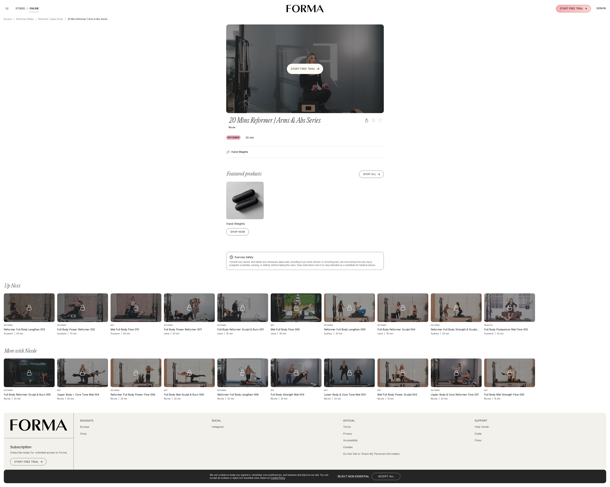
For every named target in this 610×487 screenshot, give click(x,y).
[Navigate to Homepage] (305, 8)
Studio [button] (20, 8)
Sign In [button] (601, 8)
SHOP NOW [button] (237, 231)
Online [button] (34, 8)
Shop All (369, 174)
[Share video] (366, 120)
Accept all (386, 476)
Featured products (244, 174)
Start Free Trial (571, 8)
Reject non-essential (353, 476)
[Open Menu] (7, 8)
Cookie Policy (278, 478)
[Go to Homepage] (38, 430)
